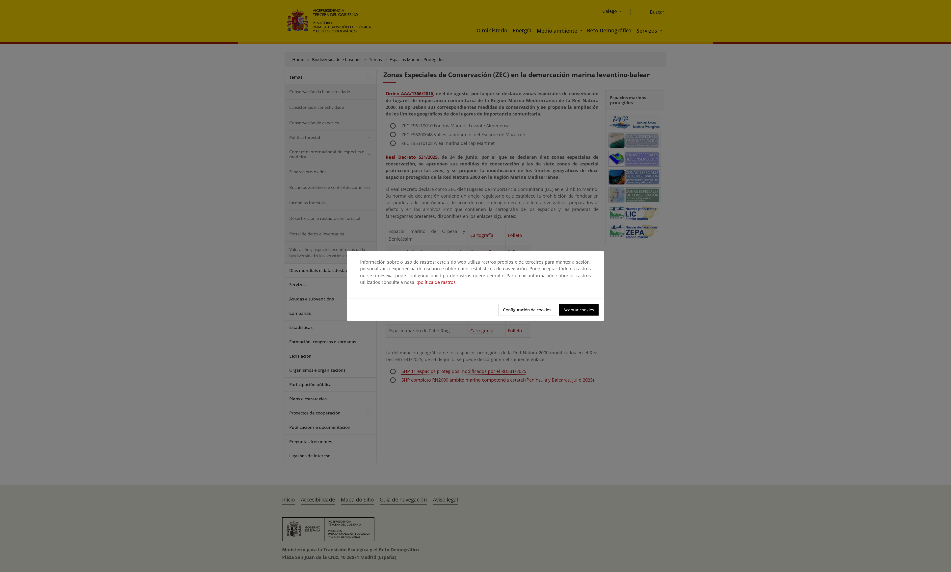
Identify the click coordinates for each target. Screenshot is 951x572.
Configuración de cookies (527, 310)
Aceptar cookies (578, 310)
